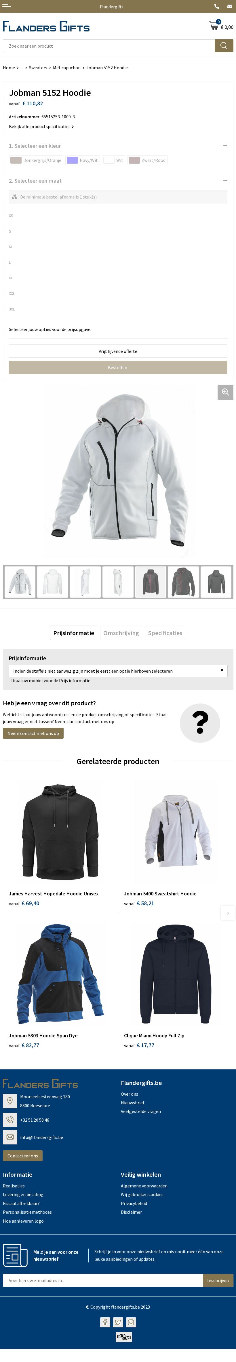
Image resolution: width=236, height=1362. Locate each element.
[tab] (73, 633)
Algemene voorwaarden (144, 1186)
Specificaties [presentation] (165, 633)
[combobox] (109, 45)
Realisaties (14, 1186)
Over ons (129, 1094)
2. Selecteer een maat (35, 180)
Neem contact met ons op (33, 733)
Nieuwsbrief (132, 1102)
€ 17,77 (139, 1045)
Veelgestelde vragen (141, 1111)
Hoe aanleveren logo (23, 1221)
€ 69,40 (24, 903)
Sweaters (38, 67)
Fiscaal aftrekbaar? (21, 1203)
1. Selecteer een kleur (35, 145)
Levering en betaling (23, 1194)
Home (9, 67)
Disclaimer (131, 1212)
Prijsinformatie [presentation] (73, 633)
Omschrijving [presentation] (121, 633)
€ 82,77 (24, 1045)
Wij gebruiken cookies (142, 1194)
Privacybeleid (134, 1203)
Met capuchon (67, 67)
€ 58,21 (139, 903)
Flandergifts (111, 7)
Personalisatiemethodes (27, 1212)
